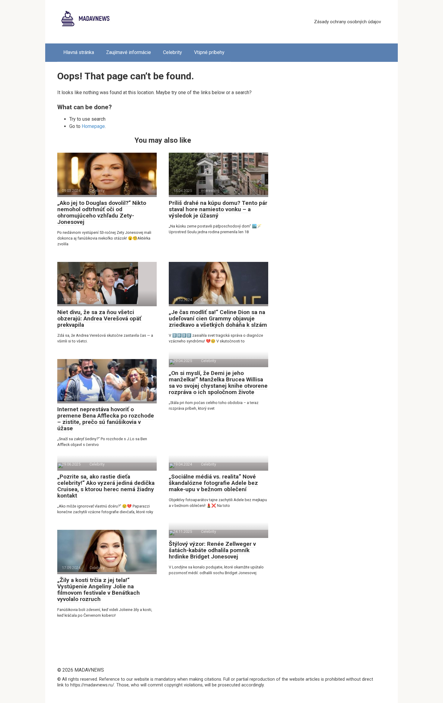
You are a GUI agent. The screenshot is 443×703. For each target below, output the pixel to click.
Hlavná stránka (78, 52)
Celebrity (172, 52)
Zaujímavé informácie (128, 52)
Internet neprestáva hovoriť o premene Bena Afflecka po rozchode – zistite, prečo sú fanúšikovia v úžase (105, 419)
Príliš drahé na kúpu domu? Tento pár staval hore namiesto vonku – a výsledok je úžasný (218, 209)
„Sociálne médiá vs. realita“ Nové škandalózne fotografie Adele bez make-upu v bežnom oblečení (213, 483)
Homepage (93, 126)
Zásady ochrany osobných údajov (347, 21)
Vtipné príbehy (209, 52)
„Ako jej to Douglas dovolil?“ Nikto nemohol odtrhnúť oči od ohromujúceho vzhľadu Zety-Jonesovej (101, 212)
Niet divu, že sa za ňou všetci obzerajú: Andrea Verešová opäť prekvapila (99, 318)
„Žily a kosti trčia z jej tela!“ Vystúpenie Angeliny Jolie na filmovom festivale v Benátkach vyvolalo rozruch (98, 590)
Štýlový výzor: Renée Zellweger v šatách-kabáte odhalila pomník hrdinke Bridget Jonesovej (212, 550)
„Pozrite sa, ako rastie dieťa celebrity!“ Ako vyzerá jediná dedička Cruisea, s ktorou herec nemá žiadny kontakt (106, 486)
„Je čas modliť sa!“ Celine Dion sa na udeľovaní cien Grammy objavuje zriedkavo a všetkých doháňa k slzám (218, 318)
